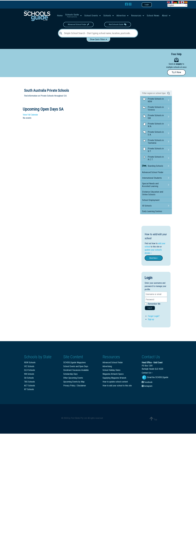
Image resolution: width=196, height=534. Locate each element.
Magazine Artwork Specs (113, 374)
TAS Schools (29, 381)
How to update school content (115, 381)
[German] (175, 2)
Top (155, 419)
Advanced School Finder (77, 24)
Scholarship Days (70, 374)
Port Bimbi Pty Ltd (79, 418)
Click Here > (153, 258)
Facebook (148, 382)
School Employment (150, 200)
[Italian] (179, 2)
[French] (172, 2)
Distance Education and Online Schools (152, 193)
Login (147, 4)
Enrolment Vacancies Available (76, 370)
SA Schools (29, 378)
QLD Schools (29, 370)
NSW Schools (29, 362)
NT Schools (29, 389)
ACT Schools (29, 385)
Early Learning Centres (152, 211)
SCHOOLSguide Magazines (74, 362)
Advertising (107, 366)
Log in (150, 308)
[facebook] (127, 4)
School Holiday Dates (111, 370)
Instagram (148, 386)
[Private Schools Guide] (37, 15)
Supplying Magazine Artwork (114, 378)
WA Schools (29, 374)
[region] (78, 61)
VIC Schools (29, 366)
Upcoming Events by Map (74, 381)
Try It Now (176, 72)
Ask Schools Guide (116, 24)
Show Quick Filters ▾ (98, 39)
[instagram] (130, 4)
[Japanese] (182, 2)
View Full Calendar (30, 114)
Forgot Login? (153, 316)
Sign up (151, 319)
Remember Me (154, 304)
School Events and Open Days (75, 366)
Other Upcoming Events (73, 378)
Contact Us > (147, 373)
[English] (168, 2)
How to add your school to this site (117, 385)
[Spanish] (186, 2)
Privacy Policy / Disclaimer (74, 385)
